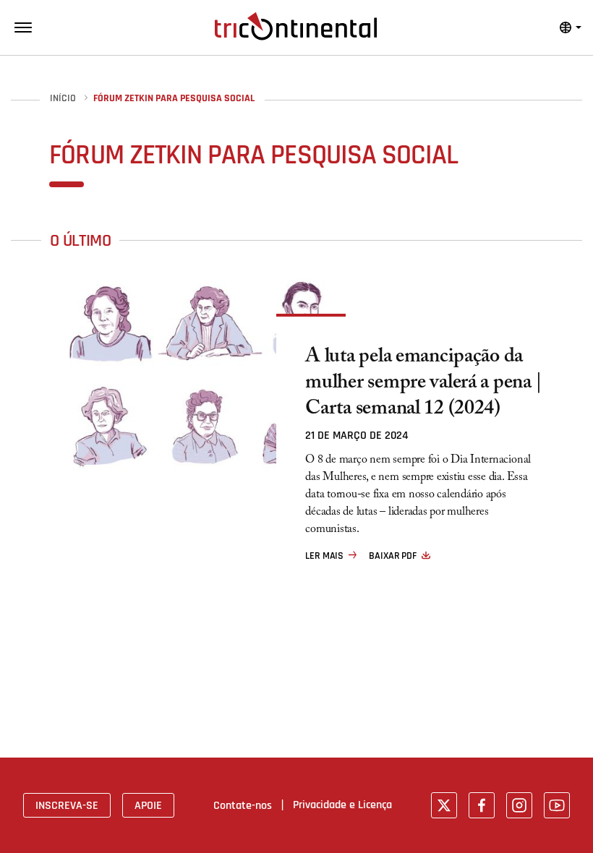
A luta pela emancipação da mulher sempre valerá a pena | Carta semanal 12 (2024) (423, 385)
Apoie (148, 805)
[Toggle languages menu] (570, 27)
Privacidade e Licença (342, 804)
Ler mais (324, 556)
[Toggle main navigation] (23, 27)
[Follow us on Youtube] (557, 805)
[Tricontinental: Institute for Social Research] (296, 26)
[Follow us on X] (444, 805)
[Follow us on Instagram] (519, 805)
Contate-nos (242, 805)
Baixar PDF (393, 556)
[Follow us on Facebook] (482, 805)
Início (63, 98)
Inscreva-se (66, 805)
